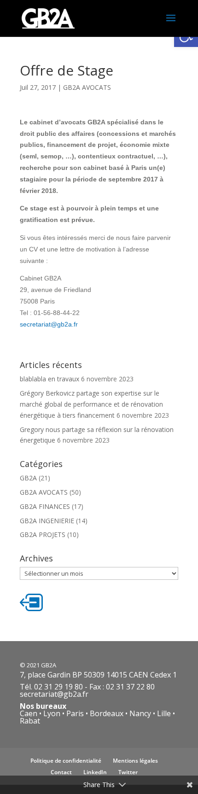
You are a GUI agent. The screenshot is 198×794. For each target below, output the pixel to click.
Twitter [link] (128, 772)
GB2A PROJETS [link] (42, 534)
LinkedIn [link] (95, 772)
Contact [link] (61, 772)
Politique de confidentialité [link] (65, 761)
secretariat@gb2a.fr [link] (49, 324)
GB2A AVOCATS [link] (87, 87)
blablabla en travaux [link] (49, 378)
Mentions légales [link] (135, 761)
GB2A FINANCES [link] (45, 506)
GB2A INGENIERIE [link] (47, 520)
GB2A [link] (28, 477)
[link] (48, 17)
